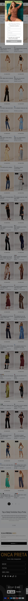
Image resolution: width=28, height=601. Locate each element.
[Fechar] (20, 3)
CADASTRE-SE (13, 41)
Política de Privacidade (13, 38)
